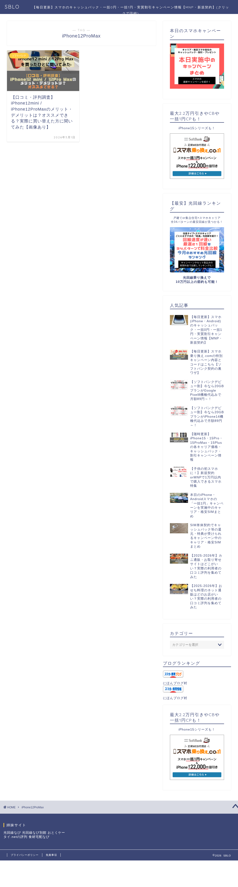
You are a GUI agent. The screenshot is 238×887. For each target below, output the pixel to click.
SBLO (12, 6)
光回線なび (12, 832)
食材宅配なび (39, 837)
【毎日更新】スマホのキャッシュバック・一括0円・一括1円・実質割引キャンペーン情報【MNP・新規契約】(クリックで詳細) (130, 9)
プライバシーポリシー (25, 854)
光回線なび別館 (34, 832)
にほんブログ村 (175, 683)
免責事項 (51, 854)
